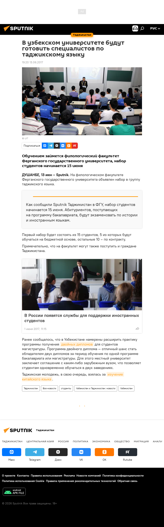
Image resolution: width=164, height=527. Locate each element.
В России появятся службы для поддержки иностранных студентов (81, 318)
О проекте (8, 475)
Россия (63, 441)
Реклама (69, 475)
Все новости (49, 388)
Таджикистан (31, 388)
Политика (80, 441)
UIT (26, 138)
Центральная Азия (40, 441)
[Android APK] (14, 492)
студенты (66, 388)
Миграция (141, 441)
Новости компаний (88, 475)
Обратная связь (127, 481)
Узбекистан (126, 388)
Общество (122, 441)
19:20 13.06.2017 (32, 62)
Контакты (23, 475)
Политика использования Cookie (23, 481)
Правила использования (46, 475)
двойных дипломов (77, 344)
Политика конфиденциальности (123, 475)
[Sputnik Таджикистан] (19, 32)
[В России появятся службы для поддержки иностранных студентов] (82, 284)
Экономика (101, 441)
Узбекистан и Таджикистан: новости (95, 388)
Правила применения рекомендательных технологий (81, 481)
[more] (137, 328)
